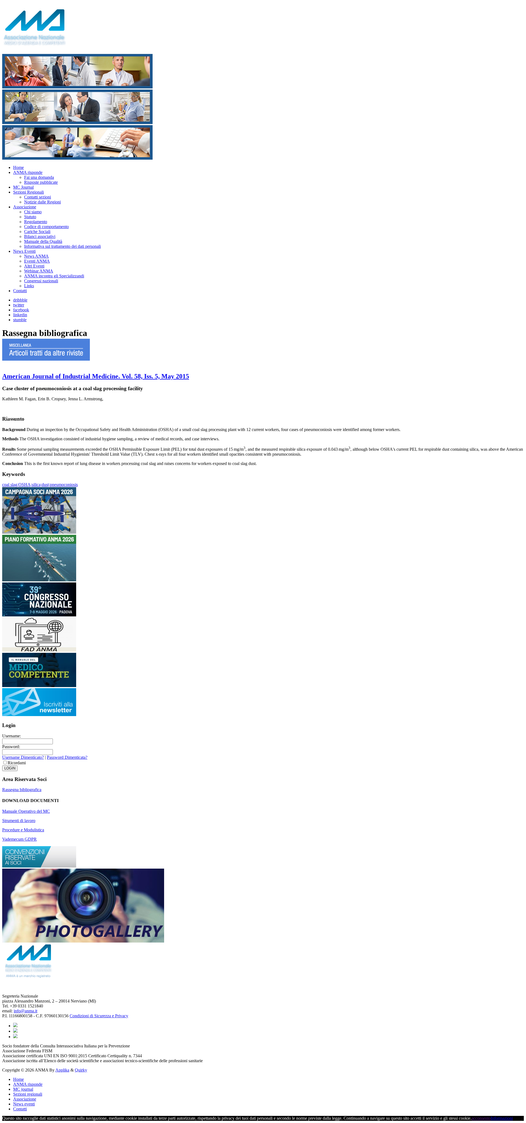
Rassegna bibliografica (21, 789)
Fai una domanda (39, 177)
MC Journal (23, 187)
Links (29, 285)
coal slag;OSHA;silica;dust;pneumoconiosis (40, 484)
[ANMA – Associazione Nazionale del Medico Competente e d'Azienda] (37, 43)
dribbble (20, 300)
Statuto (30, 216)
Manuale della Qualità (43, 241)
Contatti (20, 290)
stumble (20, 319)
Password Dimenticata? (67, 757)
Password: (11, 746)
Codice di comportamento (46, 226)
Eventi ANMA (37, 261)
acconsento (481, 1118)
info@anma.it (25, 1011)
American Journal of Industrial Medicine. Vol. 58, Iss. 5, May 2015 (95, 376)
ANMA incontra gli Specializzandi (54, 276)
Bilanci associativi (39, 236)
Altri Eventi (34, 266)
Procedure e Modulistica (23, 830)
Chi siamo (33, 211)
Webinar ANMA (38, 271)
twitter (18, 305)
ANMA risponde (27, 172)
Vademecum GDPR (19, 839)
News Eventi (24, 251)
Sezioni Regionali (28, 192)
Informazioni (502, 1118)
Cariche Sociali (37, 231)
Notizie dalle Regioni (42, 202)
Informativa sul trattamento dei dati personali (62, 246)
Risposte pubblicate (41, 182)
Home (18, 167)
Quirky (81, 1070)
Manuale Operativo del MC (26, 811)
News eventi (24, 1104)
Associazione (24, 207)
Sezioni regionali (27, 1094)
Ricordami (17, 762)
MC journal (23, 1089)
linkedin (20, 314)
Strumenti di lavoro (18, 820)
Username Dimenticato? (23, 757)
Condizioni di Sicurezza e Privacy (99, 1015)
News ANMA (36, 256)
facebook (21, 310)
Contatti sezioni (37, 197)
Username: (11, 736)
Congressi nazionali (41, 280)
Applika (62, 1070)
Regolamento (35, 221)
